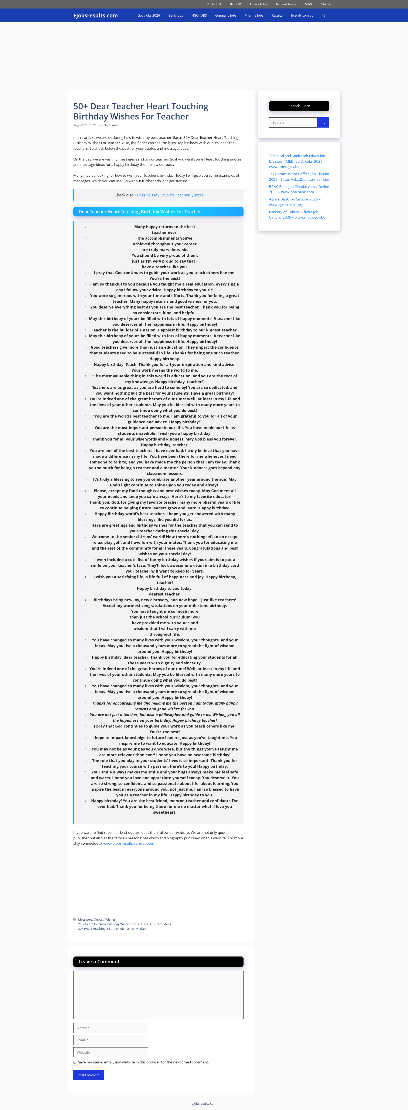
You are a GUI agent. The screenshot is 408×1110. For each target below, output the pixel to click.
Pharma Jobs (254, 15)
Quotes (99, 919)
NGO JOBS (199, 15)
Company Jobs (225, 15)
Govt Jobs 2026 (148, 15)
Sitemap (326, 4)
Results (277, 15)
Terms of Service (286, 4)
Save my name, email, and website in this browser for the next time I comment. (143, 1062)
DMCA (309, 4)
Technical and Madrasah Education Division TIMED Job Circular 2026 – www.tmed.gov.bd (297, 161)
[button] (323, 15)
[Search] (323, 122)
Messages (85, 919)
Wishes (110, 919)
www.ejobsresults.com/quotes (128, 843)
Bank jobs (176, 15)
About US (235, 4)
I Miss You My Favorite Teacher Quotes (169, 195)
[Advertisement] (204, 54)
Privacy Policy (258, 4)
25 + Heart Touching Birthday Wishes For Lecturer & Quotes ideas (124, 924)
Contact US (214, 4)
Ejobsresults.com (95, 15)
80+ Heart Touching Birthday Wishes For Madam (112, 929)
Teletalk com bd (302, 15)
